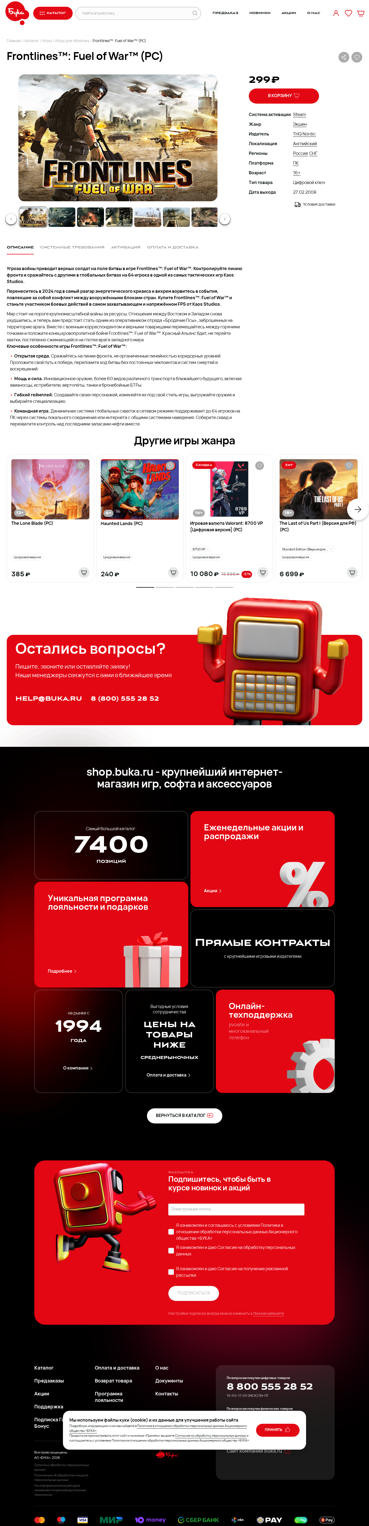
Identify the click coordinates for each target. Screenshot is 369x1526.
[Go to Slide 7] (205, 217)
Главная (14, 41)
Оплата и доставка (166, 1075)
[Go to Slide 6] (176, 217)
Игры (47, 41)
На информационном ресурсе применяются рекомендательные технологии (60, 1490)
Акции (288, 13)
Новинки (259, 13)
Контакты (166, 1394)
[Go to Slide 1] (33, 217)
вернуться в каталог (181, 1116)
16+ (296, 173)
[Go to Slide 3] (90, 217)
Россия (300, 154)
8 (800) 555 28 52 (125, 699)
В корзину (280, 96)
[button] (117, 137)
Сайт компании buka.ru (254, 1451)
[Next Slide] (224, 219)
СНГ (313, 154)
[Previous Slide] (11, 219)
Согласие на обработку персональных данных (210, 1436)
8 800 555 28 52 (270, 1386)
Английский (305, 144)
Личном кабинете (268, 1314)
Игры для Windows (72, 41)
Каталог (32, 41)
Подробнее (60, 971)
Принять (274, 1430)
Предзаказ (225, 13)
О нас (313, 13)
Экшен (300, 124)
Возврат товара (113, 1381)
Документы (169, 1381)
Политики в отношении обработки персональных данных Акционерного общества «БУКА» (236, 1232)
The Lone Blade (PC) (32, 524)
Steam (299, 115)
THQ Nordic (304, 134)
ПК (296, 163)
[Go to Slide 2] (61, 217)
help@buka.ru (48, 699)
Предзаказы (49, 1381)
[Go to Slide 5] (147, 217)
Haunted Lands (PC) (122, 524)
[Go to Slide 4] (119, 217)
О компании (76, 1068)
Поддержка (48, 1407)
